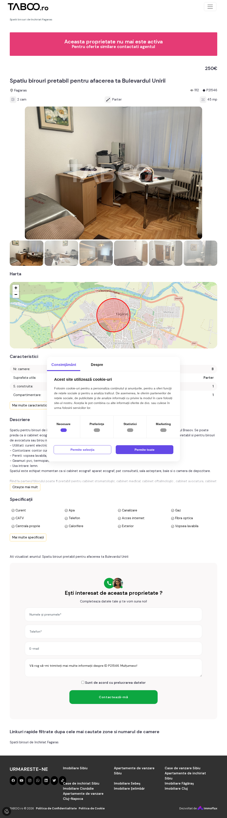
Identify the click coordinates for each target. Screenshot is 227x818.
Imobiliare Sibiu (75, 768)
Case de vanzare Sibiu (182, 768)
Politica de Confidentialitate (56, 808)
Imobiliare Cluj (176, 789)
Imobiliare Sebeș (127, 783)
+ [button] (15, 288)
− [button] (15, 294)
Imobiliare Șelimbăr (129, 789)
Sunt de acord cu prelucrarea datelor (115, 683)
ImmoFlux (210, 808)
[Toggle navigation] (210, 6)
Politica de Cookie (92, 808)
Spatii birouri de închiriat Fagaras (34, 742)
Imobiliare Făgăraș (179, 783)
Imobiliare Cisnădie (78, 789)
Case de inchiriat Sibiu (81, 783)
